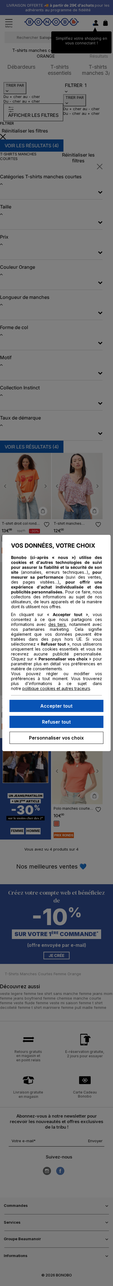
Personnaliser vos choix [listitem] (56, 738)
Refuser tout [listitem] (56, 722)
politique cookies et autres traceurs (56, 688)
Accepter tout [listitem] (56, 706)
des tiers (57, 624)
